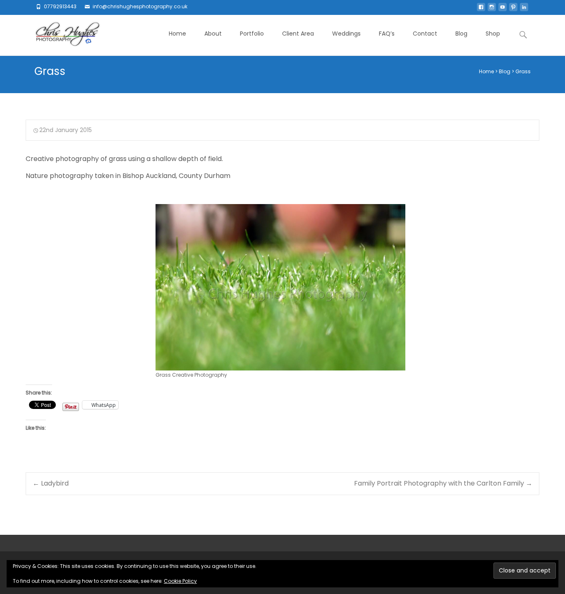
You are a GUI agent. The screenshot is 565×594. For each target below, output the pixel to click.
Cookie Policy (180, 580)
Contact (425, 33)
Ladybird (51, 483)
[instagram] (492, 9)
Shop (493, 33)
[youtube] (502, 9)
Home (177, 33)
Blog (461, 33)
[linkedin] (524, 9)
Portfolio (252, 33)
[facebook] (481, 9)
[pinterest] (513, 9)
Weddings (346, 33)
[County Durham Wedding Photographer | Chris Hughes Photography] (61, 35)
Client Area (298, 33)
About (213, 33)
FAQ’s (387, 33)
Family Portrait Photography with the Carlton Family (443, 483)
